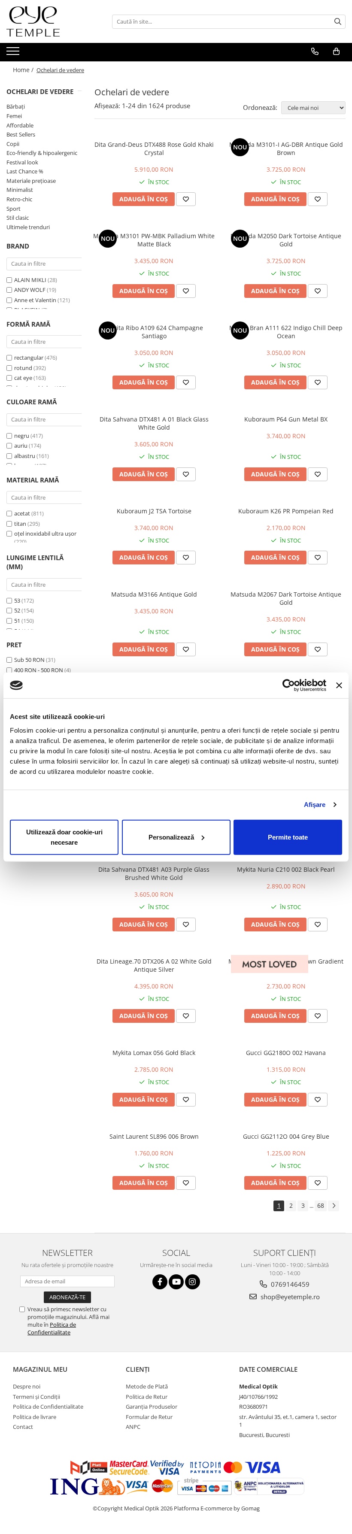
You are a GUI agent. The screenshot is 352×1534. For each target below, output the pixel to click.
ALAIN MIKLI (30, 280)
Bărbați (15, 106)
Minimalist (19, 190)
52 (17, 610)
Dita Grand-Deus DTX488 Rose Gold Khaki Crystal (154, 148)
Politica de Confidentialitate (51, 1328)
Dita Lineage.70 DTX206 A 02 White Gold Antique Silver (154, 965)
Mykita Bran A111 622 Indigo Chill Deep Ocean (286, 332)
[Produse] (13, 53)
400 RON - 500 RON (38, 670)
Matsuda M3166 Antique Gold (154, 594)
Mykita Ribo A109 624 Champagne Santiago (154, 332)
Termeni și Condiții (36, 1397)
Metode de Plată (147, 1386)
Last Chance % (24, 171)
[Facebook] (159, 1281)
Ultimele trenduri (28, 227)
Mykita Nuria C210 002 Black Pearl (286, 869)
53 (17, 600)
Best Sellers (20, 134)
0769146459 (289, 1284)
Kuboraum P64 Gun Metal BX (286, 419)
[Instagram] (192, 1281)
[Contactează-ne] (315, 51)
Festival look (22, 162)
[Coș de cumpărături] (336, 51)
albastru (24, 456)
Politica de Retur (146, 1397)
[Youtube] (176, 1281)
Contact (23, 1427)
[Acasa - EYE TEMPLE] (49, 21)
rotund (23, 368)
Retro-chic (19, 199)
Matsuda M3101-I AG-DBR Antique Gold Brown (286, 148)
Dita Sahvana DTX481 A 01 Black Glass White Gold (154, 423)
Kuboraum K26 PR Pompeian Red (286, 511)
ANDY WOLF (30, 290)
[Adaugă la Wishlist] (186, 199)
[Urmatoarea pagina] (333, 1206)
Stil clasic (17, 217)
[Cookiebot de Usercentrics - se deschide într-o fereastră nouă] (288, 685)
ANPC (133, 1427)
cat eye (23, 378)
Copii (12, 144)
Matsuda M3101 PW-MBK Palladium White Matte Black (154, 240)
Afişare (315, 804)
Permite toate (288, 836)
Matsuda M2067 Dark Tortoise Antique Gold (286, 598)
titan (20, 524)
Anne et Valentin (35, 300)
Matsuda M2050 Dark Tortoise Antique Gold (286, 240)
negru (21, 436)
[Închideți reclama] (339, 685)
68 (320, 1205)
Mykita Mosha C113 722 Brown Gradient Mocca (285, 965)
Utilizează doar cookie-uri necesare (64, 837)
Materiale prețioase (31, 181)
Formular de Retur (149, 1417)
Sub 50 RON (29, 660)
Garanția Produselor (151, 1406)
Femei (14, 116)
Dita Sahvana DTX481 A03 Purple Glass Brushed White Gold (153, 873)
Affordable (19, 125)
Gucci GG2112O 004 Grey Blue (286, 1136)
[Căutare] (338, 22)
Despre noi (26, 1386)
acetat (22, 513)
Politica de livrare (34, 1417)
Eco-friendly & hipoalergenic (41, 153)
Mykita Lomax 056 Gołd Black (153, 1053)
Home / (24, 70)
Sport (13, 208)
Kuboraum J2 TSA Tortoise (154, 511)
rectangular (28, 357)
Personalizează (171, 836)
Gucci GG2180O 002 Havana (286, 1053)
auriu (20, 445)
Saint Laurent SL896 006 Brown (154, 1136)
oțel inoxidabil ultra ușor (45, 533)
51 (17, 621)
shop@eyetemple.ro (289, 1296)
